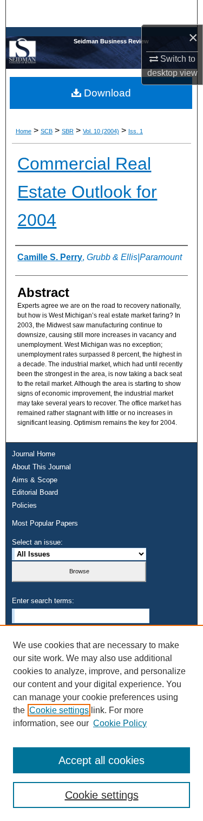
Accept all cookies (101, 760)
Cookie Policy (120, 723)
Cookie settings (59, 710)
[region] (101, 723)
